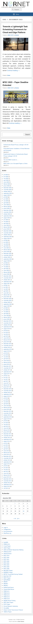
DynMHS (6, 542)
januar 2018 (6, 364)
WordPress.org (7, 533)
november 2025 (7, 189)
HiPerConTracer (7, 553)
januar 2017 (6, 387)
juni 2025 (6, 199)
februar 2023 (7, 249)
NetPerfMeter (7, 580)
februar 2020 (7, 317)
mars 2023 (6, 248)
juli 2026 (6, 174)
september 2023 (8, 236)
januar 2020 (6, 319)
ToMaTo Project (8, 612)
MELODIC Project (8, 570)
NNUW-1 (6, 582)
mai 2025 (6, 201)
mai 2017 (6, 379)
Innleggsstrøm (7, 529)
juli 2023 (6, 240)
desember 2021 (7, 276)
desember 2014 (7, 434)
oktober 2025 (7, 191)
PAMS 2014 (7, 597)
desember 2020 (7, 298)
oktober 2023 (7, 234)
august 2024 (7, 218)
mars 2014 (6, 450)
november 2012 (7, 481)
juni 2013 (6, 467)
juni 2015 (6, 422)
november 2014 (7, 435)
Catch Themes (21, 621)
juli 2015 (6, 420)
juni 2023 (6, 242)
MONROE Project (8, 572)
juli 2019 (6, 330)
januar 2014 (6, 454)
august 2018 (7, 351)
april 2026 (6, 180)
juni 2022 (6, 265)
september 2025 (8, 193)
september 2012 (8, 484)
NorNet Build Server (9, 587)
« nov (14, 518)
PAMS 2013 (7, 595)
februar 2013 (7, 475)
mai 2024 (6, 221)
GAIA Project (7, 548)
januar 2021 (6, 296)
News (8, 75)
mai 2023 (6, 244)
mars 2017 (6, 383)
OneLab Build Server (9, 589)
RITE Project (7, 604)
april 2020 (6, 313)
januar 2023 (6, 251)
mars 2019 (6, 338)
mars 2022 (6, 270)
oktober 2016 (7, 392)
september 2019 (8, 327)
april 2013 (6, 471)
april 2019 (6, 336)
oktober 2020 (7, 302)
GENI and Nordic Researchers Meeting (13, 550)
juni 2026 (6, 176)
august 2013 (7, 464)
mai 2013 (6, 469)
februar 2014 (7, 452)
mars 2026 (6, 182)
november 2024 (7, 212)
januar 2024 (6, 229)
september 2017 (8, 372)
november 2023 (7, 233)
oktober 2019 (7, 325)
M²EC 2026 (6, 568)
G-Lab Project (7, 546)
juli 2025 (6, 197)
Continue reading (13, 70)
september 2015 (8, 417)
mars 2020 (6, 315)
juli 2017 (6, 375)
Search (27, 134)
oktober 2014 (7, 437)
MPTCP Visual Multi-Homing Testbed (13, 574)
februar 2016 (7, 407)
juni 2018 (6, 355)
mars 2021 (6, 293)
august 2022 (7, 261)
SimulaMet (6, 608)
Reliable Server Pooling (9, 600)
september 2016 (8, 394)
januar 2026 (6, 186)
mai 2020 (6, 311)
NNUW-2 (6, 583)
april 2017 (6, 381)
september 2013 (8, 462)
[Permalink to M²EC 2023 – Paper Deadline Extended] (16, 105)
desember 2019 (7, 321)
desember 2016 (7, 389)
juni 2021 (6, 287)
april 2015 (6, 426)
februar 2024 (7, 227)
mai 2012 (6, 488)
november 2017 (7, 368)
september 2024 (8, 216)
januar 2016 (6, 409)
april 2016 (6, 403)
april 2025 (6, 203)
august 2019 (7, 328)
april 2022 (6, 268)
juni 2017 (6, 377)
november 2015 (7, 413)
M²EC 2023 (6, 563)
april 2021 (6, 291)
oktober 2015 (7, 415)
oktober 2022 (7, 257)
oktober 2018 (7, 347)
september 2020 (8, 304)
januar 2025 (6, 208)
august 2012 (7, 486)
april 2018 (6, 358)
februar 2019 (7, 340)
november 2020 (7, 300)
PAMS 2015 (7, 598)
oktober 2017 (7, 370)
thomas (17, 35)
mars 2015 (6, 428)
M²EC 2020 (6, 557)
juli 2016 (6, 398)
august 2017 (7, 373)
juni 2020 (6, 310)
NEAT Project (7, 578)
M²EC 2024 (6, 565)
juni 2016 (6, 400)
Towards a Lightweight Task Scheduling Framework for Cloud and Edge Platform (15, 29)
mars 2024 (6, 225)
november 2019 (7, 323)
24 (23, 511)
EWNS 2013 (7, 544)
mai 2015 (6, 424)
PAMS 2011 (7, 591)
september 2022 (8, 259)
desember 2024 (7, 210)
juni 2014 (6, 445)
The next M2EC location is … (11, 160)
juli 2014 (6, 443)
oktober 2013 (7, 460)
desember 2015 (7, 411)
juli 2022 (6, 263)
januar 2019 (6, 342)
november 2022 (7, 255)
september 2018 (8, 349)
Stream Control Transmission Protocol (13, 610)
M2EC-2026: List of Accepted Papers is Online (15, 163)
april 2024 (6, 223)
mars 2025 (6, 204)
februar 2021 (7, 295)
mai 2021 (6, 289)
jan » (18, 518)
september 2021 (8, 281)
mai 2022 (6, 266)
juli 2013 (6, 465)
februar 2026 (7, 184)
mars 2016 (6, 405)
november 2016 (7, 390)
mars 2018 (6, 360)
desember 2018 (7, 343)
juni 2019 (6, 332)
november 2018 (7, 345)
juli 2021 (6, 285)
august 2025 (7, 195)
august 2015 (7, 419)
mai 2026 (6, 178)
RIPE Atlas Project (8, 602)
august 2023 (7, 238)
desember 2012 (7, 479)
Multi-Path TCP (7, 576)
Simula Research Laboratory (11, 606)
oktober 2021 (7, 280)
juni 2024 (6, 219)
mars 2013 (6, 473)
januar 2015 (6, 432)
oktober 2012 (7, 482)
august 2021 (7, 283)
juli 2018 (6, 353)
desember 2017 (7, 366)
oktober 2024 (7, 214)
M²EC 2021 (6, 559)
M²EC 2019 (6, 555)
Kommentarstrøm (8, 531)
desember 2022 (7, 253)
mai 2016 (6, 402)
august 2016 (7, 396)
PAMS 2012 (7, 593)
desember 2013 (7, 456)
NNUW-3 (6, 585)
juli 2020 (6, 308)
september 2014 (8, 439)
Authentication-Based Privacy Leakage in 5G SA (16, 144)
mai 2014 (6, 447)
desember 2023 (7, 231)
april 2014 (6, 449)
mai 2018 (6, 357)
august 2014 (7, 441)
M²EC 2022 (6, 561)
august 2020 (7, 306)
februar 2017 (7, 385)
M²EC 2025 (6, 567)
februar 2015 (7, 430)
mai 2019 (6, 334)
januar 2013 (6, 477)
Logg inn (6, 527)
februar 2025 (7, 206)
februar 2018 (7, 362)
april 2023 (6, 246)
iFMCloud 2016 (7, 551)
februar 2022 (7, 272)
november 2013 (7, 458)
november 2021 (7, 278)
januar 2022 (6, 274)
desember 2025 (7, 187)
